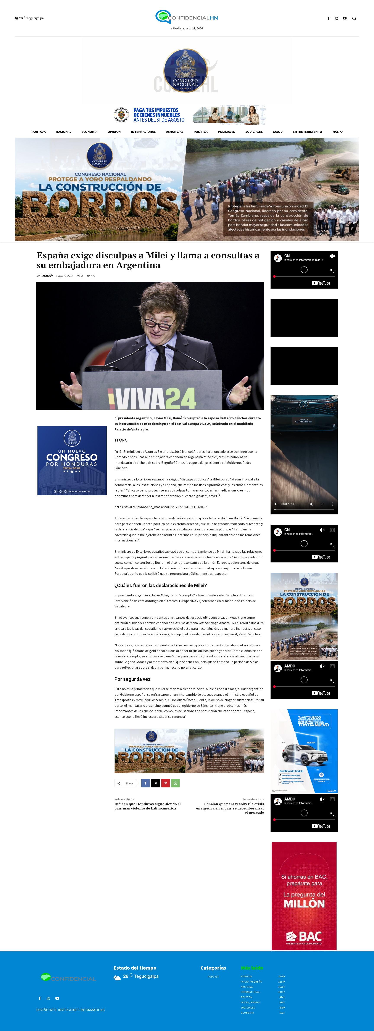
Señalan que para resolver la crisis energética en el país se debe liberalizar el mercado (230, 808)
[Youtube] (345, 18)
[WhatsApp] (175, 783)
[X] (155, 783)
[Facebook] (329, 18)
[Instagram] (337, 18)
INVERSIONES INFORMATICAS (81, 1010)
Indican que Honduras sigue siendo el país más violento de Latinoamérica (147, 806)
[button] (354, 18)
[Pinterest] (165, 783)
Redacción (46, 276)
